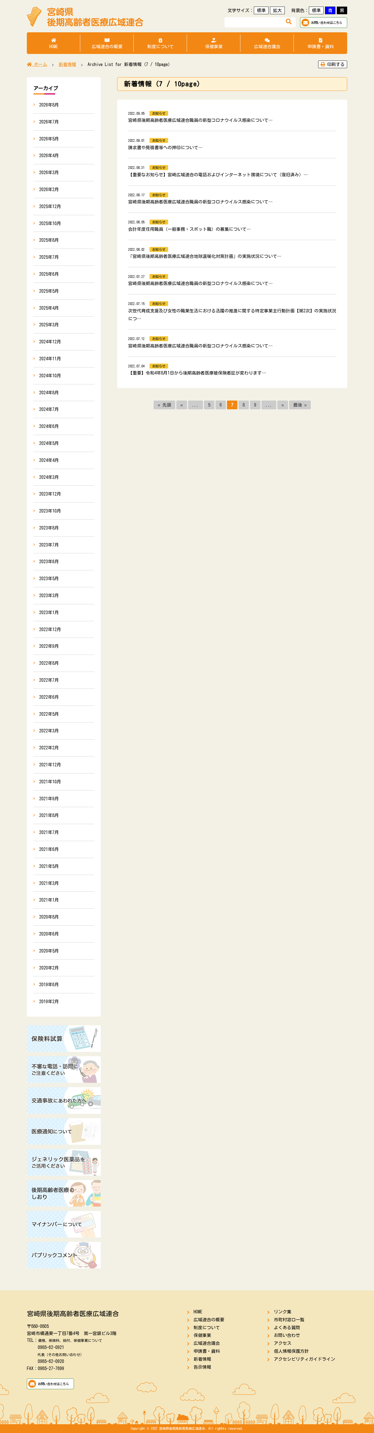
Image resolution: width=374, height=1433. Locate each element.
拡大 (277, 10)
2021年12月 (50, 764)
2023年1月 (49, 612)
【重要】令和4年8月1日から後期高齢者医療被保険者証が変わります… (197, 373)
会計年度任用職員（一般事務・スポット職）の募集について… (189, 229)
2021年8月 (49, 815)
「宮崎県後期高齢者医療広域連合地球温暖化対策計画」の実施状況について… (204, 256)
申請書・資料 (320, 46)
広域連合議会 (267, 46)
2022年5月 (49, 714)
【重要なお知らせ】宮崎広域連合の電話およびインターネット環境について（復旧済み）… (218, 174)
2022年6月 (49, 697)
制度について (160, 46)
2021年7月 (49, 832)
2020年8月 (49, 917)
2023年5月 (49, 578)
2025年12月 (50, 206)
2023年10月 (50, 511)
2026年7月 (49, 122)
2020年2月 (49, 968)
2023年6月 (49, 561)
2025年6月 (49, 274)
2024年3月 (49, 477)
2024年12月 (50, 341)
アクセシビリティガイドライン (304, 1359)
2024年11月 (50, 358)
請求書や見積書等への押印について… (165, 147)
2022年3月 (49, 731)
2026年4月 (49, 155)
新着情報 (202, 1359)
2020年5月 (49, 951)
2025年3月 (49, 325)
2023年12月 (50, 494)
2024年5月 (49, 443)
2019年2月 (49, 1001)
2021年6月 (49, 849)
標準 (261, 10)
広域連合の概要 (107, 46)
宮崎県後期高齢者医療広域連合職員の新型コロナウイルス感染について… (200, 120)
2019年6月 (49, 984)
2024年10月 (50, 375)
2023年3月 (49, 595)
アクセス (282, 1343)
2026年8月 (49, 105)
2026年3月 (49, 172)
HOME (53, 46)
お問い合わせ (287, 1335)
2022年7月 (49, 680)
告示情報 (202, 1367)
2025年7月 (49, 257)
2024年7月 (49, 409)
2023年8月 (49, 528)
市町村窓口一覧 (289, 1319)
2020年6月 (49, 934)
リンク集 (282, 1312)
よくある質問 (287, 1327)
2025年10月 (50, 223)
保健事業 (214, 46)
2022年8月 (49, 663)
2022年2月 (49, 748)
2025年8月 (49, 240)
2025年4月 (49, 308)
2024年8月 (49, 392)
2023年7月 (49, 545)
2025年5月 (49, 291)
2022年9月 (49, 646)
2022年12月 (50, 629)
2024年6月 (49, 426)
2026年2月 (49, 189)
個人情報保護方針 (291, 1351)
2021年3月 (49, 883)
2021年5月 (49, 866)
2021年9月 (49, 798)
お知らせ (158, 113)
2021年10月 (50, 781)
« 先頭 (164, 405)
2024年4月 (49, 460)
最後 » (300, 405)
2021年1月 (49, 900)
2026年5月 (49, 139)
